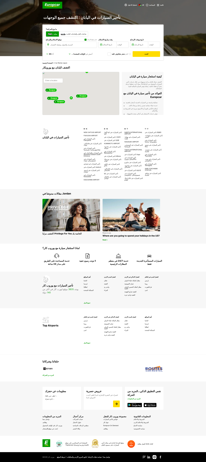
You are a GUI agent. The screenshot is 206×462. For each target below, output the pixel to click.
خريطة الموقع (61, 457)
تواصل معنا (106, 457)
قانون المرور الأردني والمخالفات (77, 457)
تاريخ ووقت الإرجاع (137, 40)
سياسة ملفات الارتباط (95, 457)
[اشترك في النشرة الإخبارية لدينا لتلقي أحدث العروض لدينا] (116, 404)
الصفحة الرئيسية (47, 63)
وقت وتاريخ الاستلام (106, 40)
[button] (71, 98)
